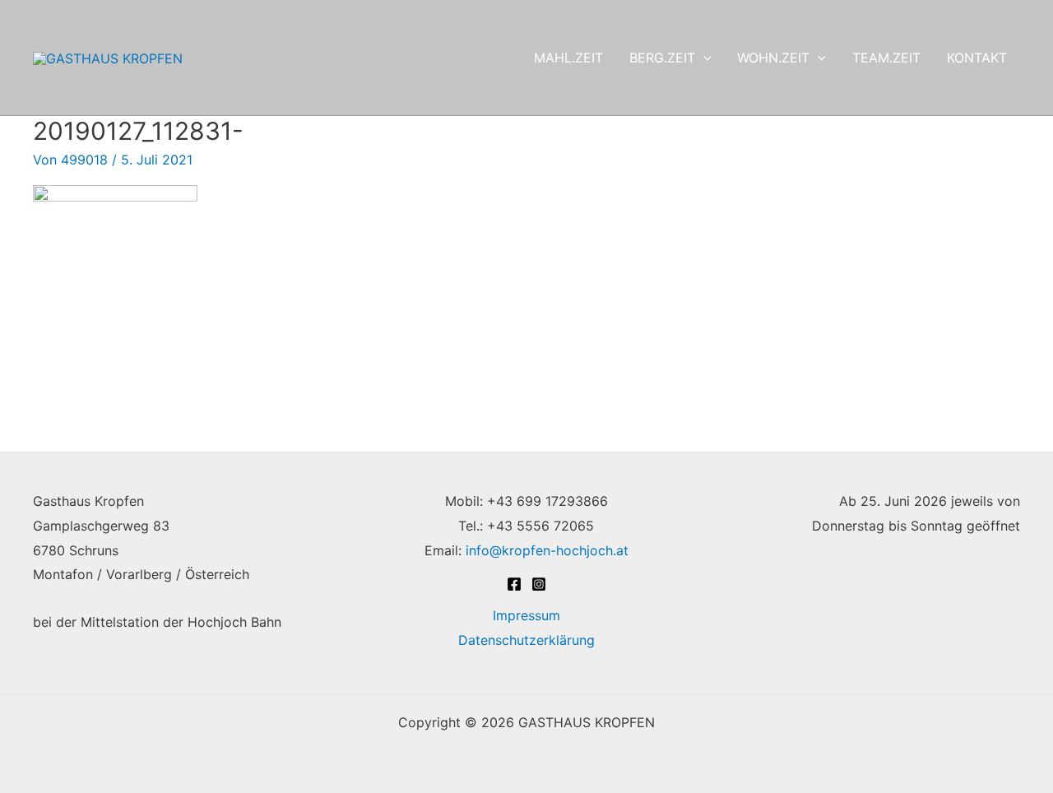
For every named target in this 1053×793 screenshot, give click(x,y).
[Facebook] (514, 584)
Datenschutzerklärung (526, 640)
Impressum (526, 615)
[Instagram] (538, 584)
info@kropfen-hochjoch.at (547, 550)
